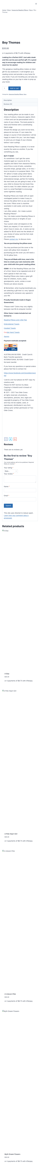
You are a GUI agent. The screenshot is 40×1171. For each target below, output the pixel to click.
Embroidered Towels (11, 324)
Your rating (8, 468)
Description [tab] (8, 100)
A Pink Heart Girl (11, 834)
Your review (9, 474)
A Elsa (7, 674)
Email (6, 496)
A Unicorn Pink (10, 994)
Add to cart (14, 88)
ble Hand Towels (13, 332)
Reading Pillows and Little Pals (15, 320)
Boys (25, 94)
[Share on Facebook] (6, 439)
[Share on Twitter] (10, 439)
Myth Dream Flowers (12, 1154)
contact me (13, 239)
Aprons (6, 336)
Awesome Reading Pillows (16, 94)
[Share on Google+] (15, 439)
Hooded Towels (10, 328)
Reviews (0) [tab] (8, 104)
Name (7, 486)
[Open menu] (36, 3)
